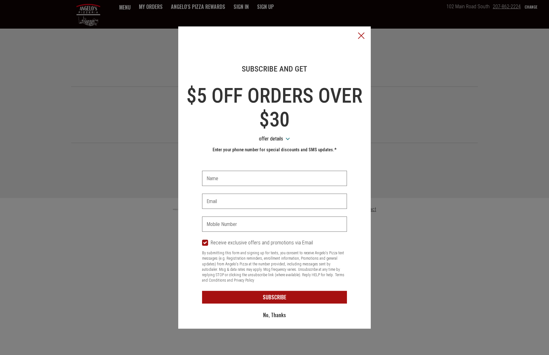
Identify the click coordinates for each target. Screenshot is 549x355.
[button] (361, 36)
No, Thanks (274, 315)
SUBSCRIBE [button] (274, 297)
